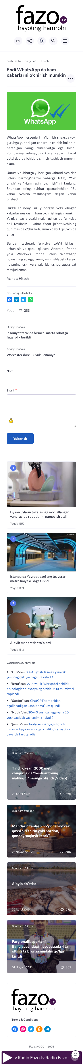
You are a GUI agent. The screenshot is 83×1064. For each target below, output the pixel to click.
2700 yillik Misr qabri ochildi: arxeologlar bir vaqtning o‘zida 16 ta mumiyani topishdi (40, 689)
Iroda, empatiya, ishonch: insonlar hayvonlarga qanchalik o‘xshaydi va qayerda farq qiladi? (38, 729)
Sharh (12, 390)
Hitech (24, 278)
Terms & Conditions (25, 1019)
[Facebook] (15, 1029)
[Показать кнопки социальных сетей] (30, 41)
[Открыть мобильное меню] (65, 41)
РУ (18, 41)
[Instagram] (23, 1029)
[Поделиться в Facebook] (9, 299)
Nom (10, 371)
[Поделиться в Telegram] (16, 299)
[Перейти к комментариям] (75, 1054)
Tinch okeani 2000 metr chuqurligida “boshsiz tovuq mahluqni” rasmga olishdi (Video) (39, 773)
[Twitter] (31, 1029)
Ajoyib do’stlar (24, 883)
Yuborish (20, 439)
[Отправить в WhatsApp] (30, 299)
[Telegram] (47, 1029)
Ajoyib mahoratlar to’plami (30, 643)
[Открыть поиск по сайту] (53, 41)
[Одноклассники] (39, 1029)
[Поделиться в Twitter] (23, 299)
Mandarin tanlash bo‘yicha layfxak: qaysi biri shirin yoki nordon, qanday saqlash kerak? (41, 831)
